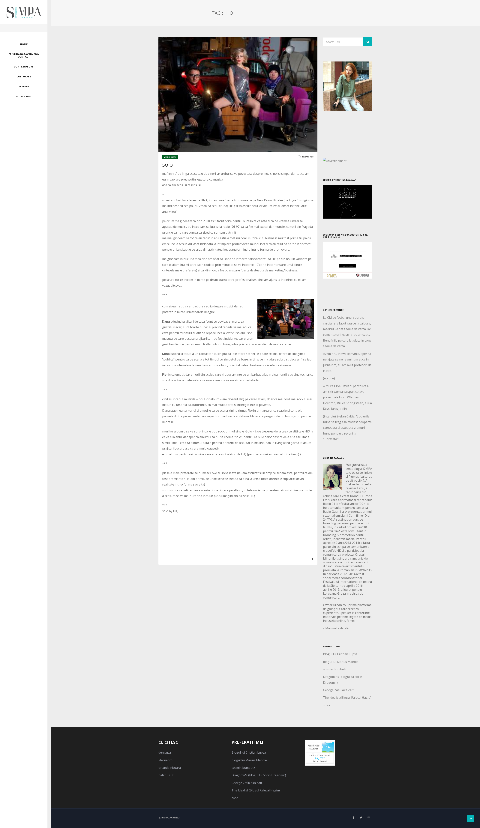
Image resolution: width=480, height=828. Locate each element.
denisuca (164, 752)
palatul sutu (166, 775)
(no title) (329, 378)
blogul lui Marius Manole (340, 662)
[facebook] (353, 817)
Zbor (260, 265)
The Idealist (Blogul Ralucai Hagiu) (347, 697)
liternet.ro (165, 760)
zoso (326, 705)
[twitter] (361, 817)
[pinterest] (368, 817)
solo (167, 164)
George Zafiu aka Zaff (338, 690)
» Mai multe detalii (336, 628)
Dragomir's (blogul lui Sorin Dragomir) (259, 775)
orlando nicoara (169, 768)
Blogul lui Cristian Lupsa (340, 654)
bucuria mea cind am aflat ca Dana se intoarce (215, 259)
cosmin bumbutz (334, 669)
